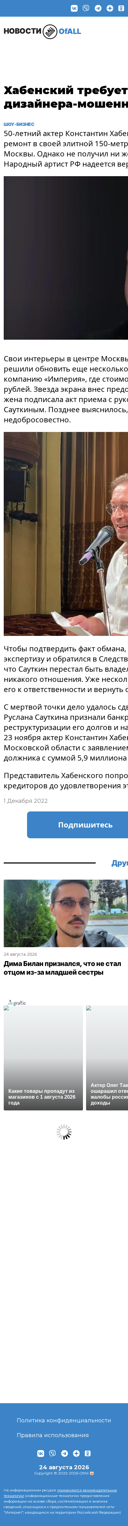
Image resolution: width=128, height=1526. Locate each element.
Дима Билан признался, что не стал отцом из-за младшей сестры (62, 968)
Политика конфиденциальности (64, 1420)
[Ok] (121, 8)
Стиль (85, 51)
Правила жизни (53, 54)
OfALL (42, 31)
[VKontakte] (74, 8)
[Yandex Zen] (110, 8)
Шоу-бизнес (19, 54)
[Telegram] (98, 8)
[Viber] (86, 8)
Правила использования (53, 1435)
